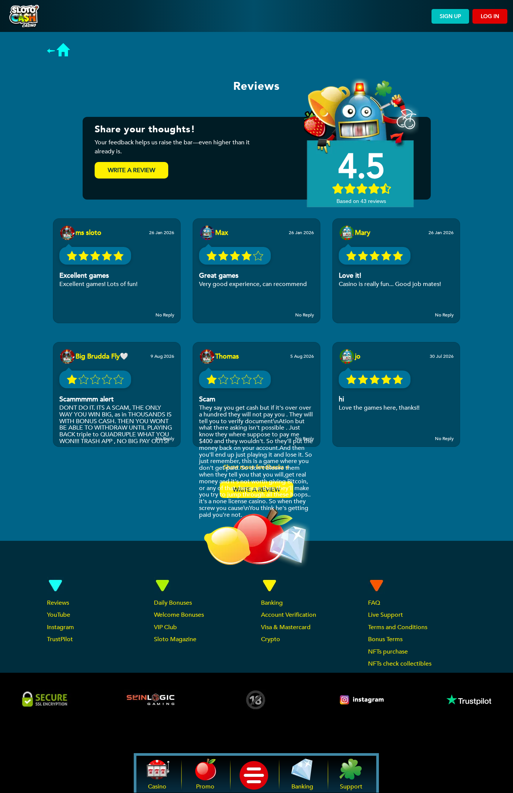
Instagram (60, 627)
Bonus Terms (385, 639)
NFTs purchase (388, 652)
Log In (490, 16)
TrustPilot (60, 639)
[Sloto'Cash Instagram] (362, 699)
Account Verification (288, 615)
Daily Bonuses (173, 603)
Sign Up (450, 16)
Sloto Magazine (175, 639)
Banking (272, 603)
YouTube (58, 615)
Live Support (385, 615)
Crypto (270, 639)
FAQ (374, 603)
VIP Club (165, 627)
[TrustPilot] (468, 699)
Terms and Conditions (397, 627)
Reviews (58, 603)
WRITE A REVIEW (131, 170)
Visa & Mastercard (286, 627)
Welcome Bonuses (179, 615)
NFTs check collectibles (400, 664)
